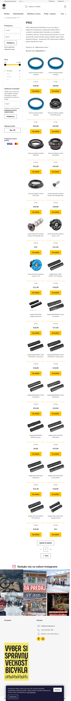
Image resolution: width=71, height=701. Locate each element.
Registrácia (61, 1)
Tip (13, 79)
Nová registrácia (9, 47)
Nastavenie (13, 697)
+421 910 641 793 (47, 630)
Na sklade (13, 71)
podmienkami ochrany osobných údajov (10, 111)
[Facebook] (39, 639)
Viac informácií (31, 692)
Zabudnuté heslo (9, 49)
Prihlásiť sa (10, 43)
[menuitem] (7, 14)
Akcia (13, 74)
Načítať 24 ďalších (45, 543)
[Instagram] (43, 639)
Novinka (13, 76)
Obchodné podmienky (10, 1)
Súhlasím (58, 690)
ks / (12, 130)
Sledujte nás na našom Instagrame (37, 566)
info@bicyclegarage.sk (48, 626)
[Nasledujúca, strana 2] (45, 549)
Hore (46, 556)
